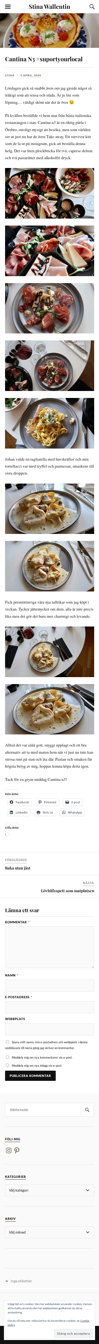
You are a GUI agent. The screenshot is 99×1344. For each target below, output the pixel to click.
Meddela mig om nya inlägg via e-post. (37, 1065)
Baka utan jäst (17, 867)
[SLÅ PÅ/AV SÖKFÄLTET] (91, 6)
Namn (11, 975)
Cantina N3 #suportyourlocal (44, 59)
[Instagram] (8, 1150)
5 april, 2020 (30, 75)
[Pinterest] (16, 1150)
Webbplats (15, 1019)
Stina (10, 75)
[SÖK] (87, 1110)
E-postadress (18, 997)
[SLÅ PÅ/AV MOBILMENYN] (8, 6)
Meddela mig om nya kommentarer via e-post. (42, 1057)
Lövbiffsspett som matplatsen (67, 890)
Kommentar (17, 922)
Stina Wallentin (49, 6)
